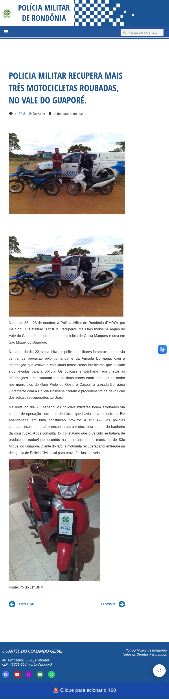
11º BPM (19, 113)
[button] (6, 32)
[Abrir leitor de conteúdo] (159, 670)
